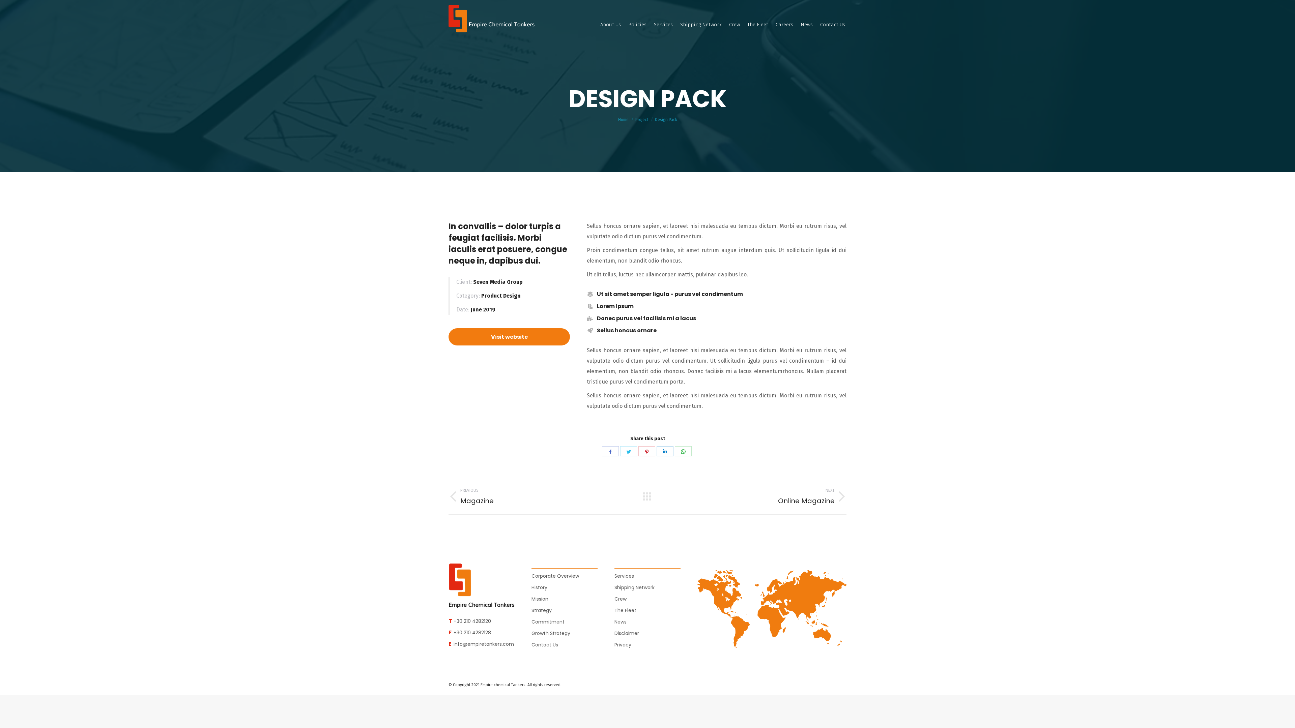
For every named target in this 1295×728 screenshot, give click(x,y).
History (539, 587)
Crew (620, 599)
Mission (539, 599)
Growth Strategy (550, 633)
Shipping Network (634, 587)
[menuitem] (610, 24)
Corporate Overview (555, 576)
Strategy (541, 610)
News (620, 621)
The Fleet (625, 610)
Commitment (548, 621)
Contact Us (544, 644)
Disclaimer (626, 633)
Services (624, 576)
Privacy (622, 644)
